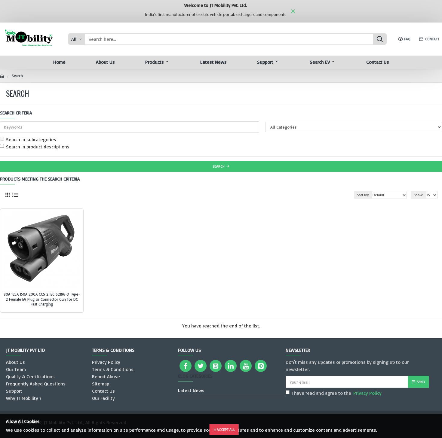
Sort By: (363, 195)
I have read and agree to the (337, 393)
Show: (418, 195)
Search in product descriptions (37, 147)
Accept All (226, 429)
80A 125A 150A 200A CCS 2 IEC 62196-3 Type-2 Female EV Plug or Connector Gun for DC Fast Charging (42, 299)
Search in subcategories (31, 139)
